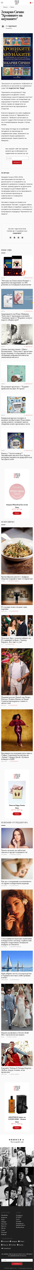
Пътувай (4, 1232)
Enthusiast (29, 311)
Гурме (3, 581)
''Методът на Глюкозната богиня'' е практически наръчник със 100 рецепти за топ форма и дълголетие (16, 283)
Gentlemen (4, 979)
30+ (2, 644)
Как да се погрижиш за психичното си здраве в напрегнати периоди (16, 882)
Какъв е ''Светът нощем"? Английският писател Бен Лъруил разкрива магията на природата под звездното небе (16, 456)
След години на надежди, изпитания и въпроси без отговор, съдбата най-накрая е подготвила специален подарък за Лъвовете (16, 942)
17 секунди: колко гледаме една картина (14, 608)
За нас (18, 1219)
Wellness (4, 854)
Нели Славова (13, 1037)
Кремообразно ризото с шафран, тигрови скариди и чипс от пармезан (17, 578)
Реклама (18, 1221)
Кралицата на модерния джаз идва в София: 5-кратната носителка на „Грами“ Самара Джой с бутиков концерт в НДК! (16, 756)
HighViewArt (12, 26)
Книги (12, 7)
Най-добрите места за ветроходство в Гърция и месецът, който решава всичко (16, 976)
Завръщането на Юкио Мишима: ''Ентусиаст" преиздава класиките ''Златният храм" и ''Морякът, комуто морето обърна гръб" (16, 317)
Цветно (3, 1228)
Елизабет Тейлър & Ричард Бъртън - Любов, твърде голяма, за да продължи (16, 1070)
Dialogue (3, 1222)
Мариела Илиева (14, 581)
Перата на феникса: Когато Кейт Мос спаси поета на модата (15, 1034)
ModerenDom (20, 1227)
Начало (5, 7)
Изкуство (4, 611)
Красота (3, 705)
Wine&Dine (4, 1215)
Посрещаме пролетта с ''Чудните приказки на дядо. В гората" (15, 388)
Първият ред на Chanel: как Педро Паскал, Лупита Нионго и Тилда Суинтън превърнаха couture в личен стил (15, 700)
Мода (2, 1037)
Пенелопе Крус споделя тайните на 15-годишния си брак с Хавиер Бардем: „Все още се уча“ (16, 640)
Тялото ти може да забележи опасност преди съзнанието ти (14, 851)
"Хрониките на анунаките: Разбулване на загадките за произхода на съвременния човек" (16, 85)
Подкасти (4, 1217)
